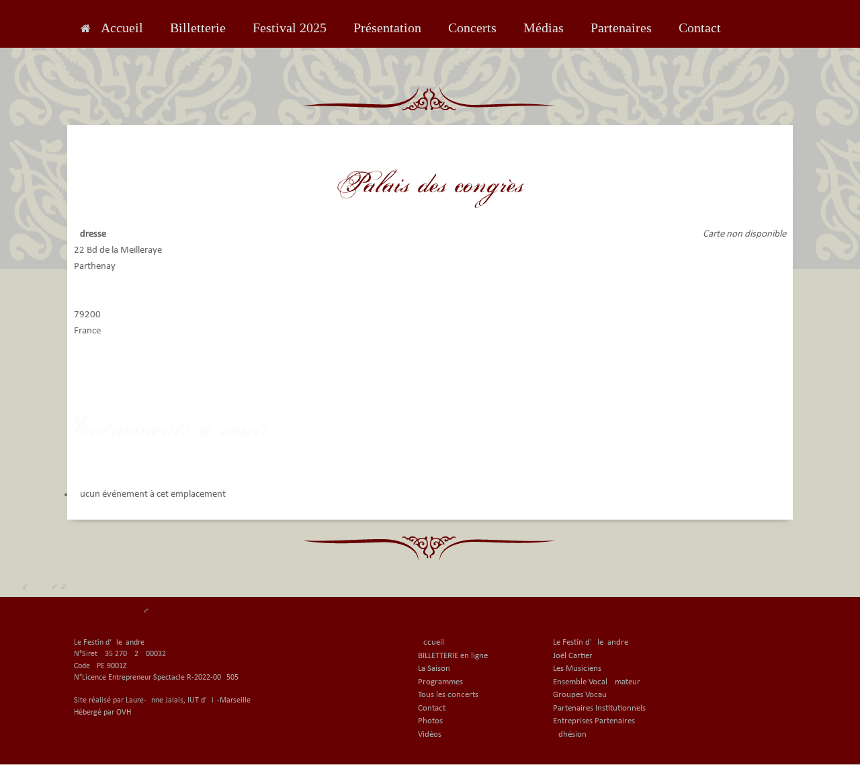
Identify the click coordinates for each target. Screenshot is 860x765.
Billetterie (198, 27)
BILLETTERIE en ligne (453, 655)
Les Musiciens (577, 668)
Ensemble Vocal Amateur (596, 682)
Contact (700, 27)
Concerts (472, 27)
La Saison (434, 668)
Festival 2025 (290, 27)
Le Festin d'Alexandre (590, 642)
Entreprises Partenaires (594, 721)
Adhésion (570, 734)
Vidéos (429, 734)
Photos (430, 721)
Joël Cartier (573, 655)
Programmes (440, 682)
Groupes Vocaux (582, 694)
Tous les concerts (448, 694)
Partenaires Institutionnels (599, 708)
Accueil (122, 27)
